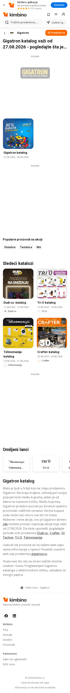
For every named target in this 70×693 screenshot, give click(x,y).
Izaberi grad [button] (59, 22)
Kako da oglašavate (15, 659)
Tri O (18, 537)
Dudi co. (42, 533)
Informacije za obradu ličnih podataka (35, 687)
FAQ (5, 630)
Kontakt (7, 635)
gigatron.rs (39, 554)
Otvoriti (59, 5)
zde (5, 524)
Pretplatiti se (58, 32)
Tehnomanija (33, 537)
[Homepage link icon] (21, 587)
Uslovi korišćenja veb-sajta (35, 682)
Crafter (55, 533)
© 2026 (35, 677)
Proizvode (9, 644)
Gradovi (7, 639)
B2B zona (9, 664)
